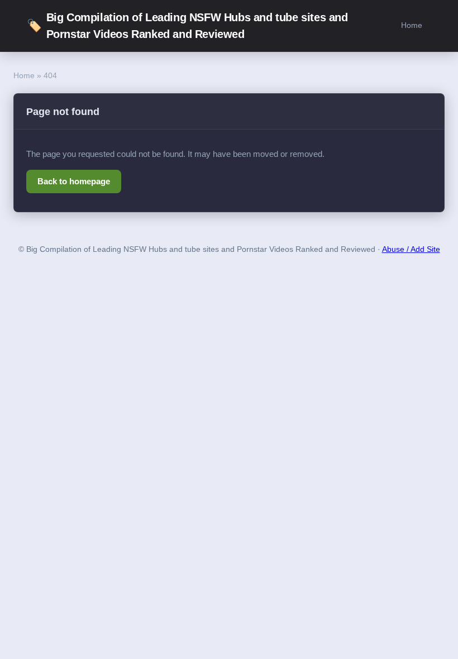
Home (411, 25)
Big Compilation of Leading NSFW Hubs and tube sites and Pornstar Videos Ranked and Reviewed (187, 25)
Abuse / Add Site (411, 249)
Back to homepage (73, 181)
